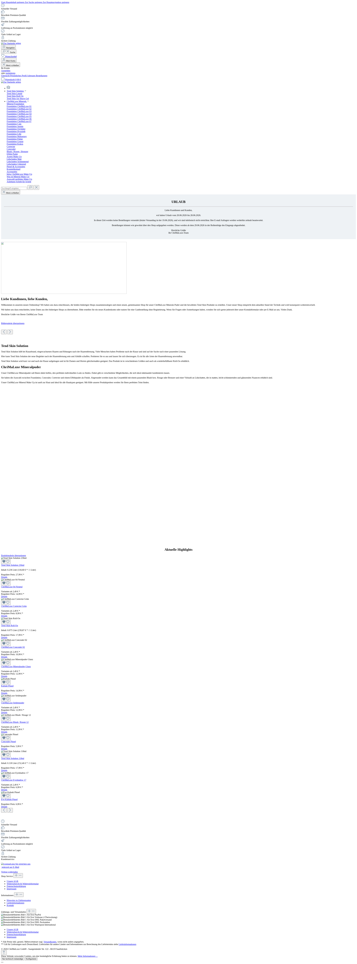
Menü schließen (12, 65)
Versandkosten (50, 942)
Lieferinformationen (15, 903)
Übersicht (5, 75)
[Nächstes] (10, 332)
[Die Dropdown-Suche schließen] (36, 187)
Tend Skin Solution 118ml (12, 758)
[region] (178, 328)
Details (4, 577)
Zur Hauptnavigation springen (56, 2)
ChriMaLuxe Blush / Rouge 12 (15, 722)
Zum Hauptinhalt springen (13, 2)
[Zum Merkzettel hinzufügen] (6, 561)
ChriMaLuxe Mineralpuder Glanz (16, 666)
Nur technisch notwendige (12, 959)
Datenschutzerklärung (16, 886)
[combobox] (14, 188)
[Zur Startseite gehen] (11, 43)
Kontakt (10, 905)
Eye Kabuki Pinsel (9, 799)
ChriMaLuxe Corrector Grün (14, 606)
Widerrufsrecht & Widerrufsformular (23, 884)
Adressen (31, 75)
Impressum (11, 889)
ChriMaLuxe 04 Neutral (11, 587)
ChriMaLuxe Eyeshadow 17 (13, 780)
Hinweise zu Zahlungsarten (19, 900)
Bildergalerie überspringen (12, 323)
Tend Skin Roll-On (9, 625)
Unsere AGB (12, 881)
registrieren (10, 73)
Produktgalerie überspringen (13, 555)
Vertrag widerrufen (9, 872)
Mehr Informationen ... (88, 956)
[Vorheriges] (4, 332)
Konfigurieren (31, 959)
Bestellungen (41, 75)
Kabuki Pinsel (7, 686)
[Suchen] (30, 187)
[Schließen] (2, 962)
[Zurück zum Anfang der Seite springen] (4, 952)
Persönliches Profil (18, 75)
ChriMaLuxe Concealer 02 (13, 647)
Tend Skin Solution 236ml (12, 565)
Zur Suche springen (34, 2)
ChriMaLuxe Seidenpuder (12, 703)
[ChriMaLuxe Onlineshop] (181, 88)
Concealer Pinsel (8, 741)
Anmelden (5, 70)
